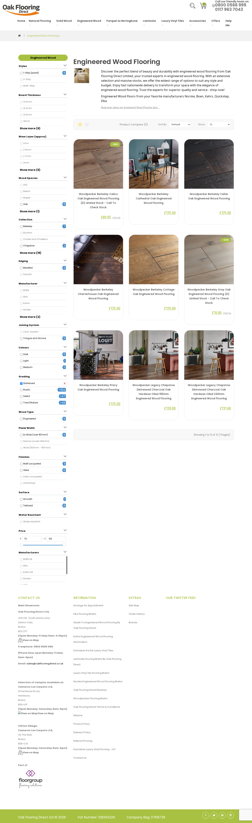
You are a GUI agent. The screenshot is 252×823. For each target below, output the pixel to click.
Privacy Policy (81, 724)
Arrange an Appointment (88, 605)
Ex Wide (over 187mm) (35, 434)
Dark (25, 354)
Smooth (27, 499)
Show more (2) (30, 317)
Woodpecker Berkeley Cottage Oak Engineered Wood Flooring (154, 292)
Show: (201, 124)
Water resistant (31, 521)
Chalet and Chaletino (35, 239)
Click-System (31, 331)
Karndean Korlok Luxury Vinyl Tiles (93, 650)
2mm (26, 162)
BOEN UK (27, 559)
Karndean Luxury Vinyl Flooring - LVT (94, 749)
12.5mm (27, 101)
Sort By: (162, 124)
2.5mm (27, 149)
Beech (26, 191)
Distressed (29, 383)
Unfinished (29, 483)
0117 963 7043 (229, 9)
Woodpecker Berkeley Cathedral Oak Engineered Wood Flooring (154, 198)
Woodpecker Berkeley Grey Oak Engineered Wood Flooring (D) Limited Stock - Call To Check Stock (209, 296)
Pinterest (222, 815)
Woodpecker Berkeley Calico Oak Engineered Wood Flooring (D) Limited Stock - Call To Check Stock (98, 200)
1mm (26, 143)
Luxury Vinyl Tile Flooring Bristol (91, 673)
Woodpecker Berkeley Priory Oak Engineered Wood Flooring (98, 387)
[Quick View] (118, 176)
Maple (26, 197)
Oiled (26, 470)
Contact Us (80, 758)
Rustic (26, 389)
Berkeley (27, 226)
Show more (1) (30, 211)
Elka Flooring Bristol (84, 614)
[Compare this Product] (118, 182)
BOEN (26, 290)
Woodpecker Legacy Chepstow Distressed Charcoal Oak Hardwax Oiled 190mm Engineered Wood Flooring (153, 391)
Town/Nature (30, 402)
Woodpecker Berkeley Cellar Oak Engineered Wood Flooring (209, 196)
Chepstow (29, 245)
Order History (137, 614)
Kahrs (26, 303)
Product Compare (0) (134, 124)
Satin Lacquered (32, 476)
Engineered (29, 418)
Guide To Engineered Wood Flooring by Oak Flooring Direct (96, 625)
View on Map (31, 640)
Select (26, 396)
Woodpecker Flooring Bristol (90, 698)
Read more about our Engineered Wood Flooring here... (130, 107)
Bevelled (28, 267)
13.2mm (27, 108)
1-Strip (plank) (31, 72)
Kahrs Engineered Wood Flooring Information (93, 639)
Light (26, 360)
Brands (133, 622)
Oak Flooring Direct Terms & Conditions (96, 707)
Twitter (214, 815)
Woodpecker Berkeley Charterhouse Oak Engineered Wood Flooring (98, 294)
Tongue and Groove (34, 338)
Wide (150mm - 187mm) (37, 447)
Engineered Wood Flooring (43, 35)
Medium (27, 367)
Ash (25, 184)
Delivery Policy (82, 732)
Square (27, 274)
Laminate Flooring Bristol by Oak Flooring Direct (97, 661)
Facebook (205, 815)
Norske (27, 309)
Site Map (134, 605)
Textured (28, 505)
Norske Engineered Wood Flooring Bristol (97, 681)
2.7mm (27, 156)
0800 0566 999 (230, 5)
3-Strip (27, 79)
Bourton (27, 232)
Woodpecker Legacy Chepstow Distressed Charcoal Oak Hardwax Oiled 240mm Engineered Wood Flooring (209, 391)
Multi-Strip (29, 85)
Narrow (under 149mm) (36, 441)
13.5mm (27, 114)
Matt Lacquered (32, 463)
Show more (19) (30, 253)
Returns (77, 715)
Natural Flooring (82, 741)
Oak (25, 204)
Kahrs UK (28, 572)
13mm (26, 121)
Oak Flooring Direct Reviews (90, 690)
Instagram (230, 815)
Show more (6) (30, 128)
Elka (25, 296)
